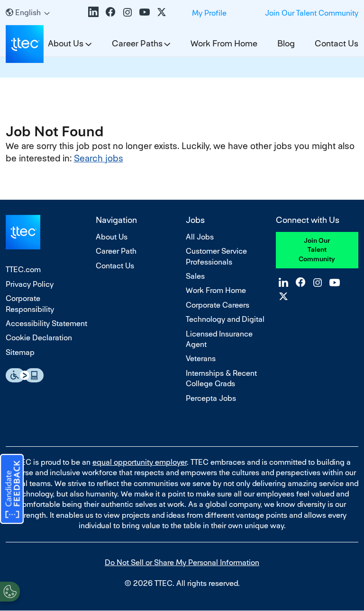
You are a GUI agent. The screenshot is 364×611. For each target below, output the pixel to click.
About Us (111, 237)
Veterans (201, 358)
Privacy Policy (30, 284)
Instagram (127, 12)
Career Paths (137, 43)
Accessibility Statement (46, 323)
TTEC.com (23, 270)
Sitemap (20, 352)
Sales (195, 276)
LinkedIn (93, 12)
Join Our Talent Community (311, 13)
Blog (286, 43)
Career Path (116, 251)
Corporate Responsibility (30, 303)
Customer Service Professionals (216, 256)
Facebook (110, 12)
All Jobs (200, 237)
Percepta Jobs (211, 398)
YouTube (144, 12)
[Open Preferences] (10, 592)
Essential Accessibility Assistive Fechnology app (25, 375)
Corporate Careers (217, 305)
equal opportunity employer (139, 462)
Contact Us (336, 43)
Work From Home (224, 43)
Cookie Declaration (39, 338)
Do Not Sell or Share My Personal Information (182, 562)
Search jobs (98, 158)
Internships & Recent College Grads (221, 378)
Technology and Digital (225, 319)
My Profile (209, 13)
